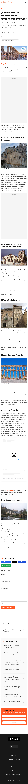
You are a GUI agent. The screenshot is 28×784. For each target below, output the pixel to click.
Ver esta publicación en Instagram (12, 459)
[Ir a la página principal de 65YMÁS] (7, 2)
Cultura (5, 9)
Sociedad (7, 22)
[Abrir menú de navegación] (25, 2)
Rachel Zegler (10, 490)
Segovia (3, 64)
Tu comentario (4, 588)
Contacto (14, 767)
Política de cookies (14, 763)
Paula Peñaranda (9, 33)
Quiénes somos (14, 752)
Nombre (3, 574)
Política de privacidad (14, 759)
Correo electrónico (5, 581)
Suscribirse (14, 722)
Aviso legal (14, 755)
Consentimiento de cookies (14, 774)
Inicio (2, 22)
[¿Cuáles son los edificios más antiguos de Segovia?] (23, 49)
